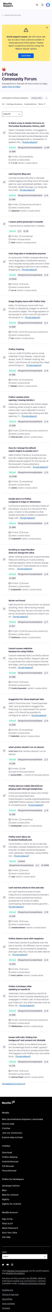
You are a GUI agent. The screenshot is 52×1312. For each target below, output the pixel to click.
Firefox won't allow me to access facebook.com (20, 838)
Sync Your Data (9, 1232)
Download (7, 1152)
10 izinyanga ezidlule (40, 775)
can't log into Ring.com (20, 174)
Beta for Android (10, 1195)
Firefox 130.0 (37, 98)
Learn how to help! (11, 87)
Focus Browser (9, 1170)
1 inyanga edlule (29, 243)
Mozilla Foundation (15, 1273)
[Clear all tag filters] (46, 98)
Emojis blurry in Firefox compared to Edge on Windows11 (25, 500)
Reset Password (10, 1228)
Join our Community (12, 1133)
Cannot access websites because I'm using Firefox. (21, 650)
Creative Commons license (32, 1283)
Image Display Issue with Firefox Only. (27, 301)
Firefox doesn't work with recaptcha (26, 938)
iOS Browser (8, 1166)
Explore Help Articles (12, 1137)
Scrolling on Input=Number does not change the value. (22, 551)
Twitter (3, 1265)
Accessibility (27, 157)
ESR (23, 769)
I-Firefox (14, 157)
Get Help (6, 1237)
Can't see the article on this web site (26, 888)
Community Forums (12, 15)
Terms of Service (10, 1294)
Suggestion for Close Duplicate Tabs (26, 699)
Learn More (26, 56)
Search (37, 5)
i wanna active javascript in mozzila (26, 222)
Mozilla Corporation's (17, 1271)
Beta (4, 1190)
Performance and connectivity (35, 332)
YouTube (8, 1265)
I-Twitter (6, 1128)
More (40, 104)
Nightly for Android (11, 1204)
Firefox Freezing (16, 349)
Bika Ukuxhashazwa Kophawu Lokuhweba (22, 1119)
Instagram (12, 1265)
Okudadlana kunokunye (13, 1084)
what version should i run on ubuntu (26, 747)
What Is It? (7, 1223)
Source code (8, 1124)
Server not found (17, 600)
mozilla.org (7, 1290)
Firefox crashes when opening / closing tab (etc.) (21, 398)
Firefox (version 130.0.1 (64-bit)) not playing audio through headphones (26, 787)
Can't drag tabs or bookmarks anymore (27, 253)
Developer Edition (11, 1186)
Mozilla (8, 1103)
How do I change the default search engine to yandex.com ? (23, 449)
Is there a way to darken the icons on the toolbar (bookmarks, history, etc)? (27, 124)
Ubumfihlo (7, 1299)
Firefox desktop (10, 1157)
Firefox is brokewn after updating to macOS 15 (20, 988)
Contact (6, 1308)
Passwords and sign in (31, 204)
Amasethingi (27, 236)
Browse (25, 284)
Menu (42, 5)
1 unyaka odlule (30, 163)
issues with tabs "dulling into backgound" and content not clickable (27, 1039)
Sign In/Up (7, 1219)
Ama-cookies (8, 1303)
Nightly (5, 1199)
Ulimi (4, 1252)
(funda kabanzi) (29, 142)
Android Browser (10, 1161)
